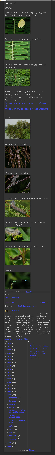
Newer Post (10, 302)
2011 (9, 385)
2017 (9, 366)
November (13, 401)
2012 (9, 382)
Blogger (32, 450)
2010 (9, 388)
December (13, 398)
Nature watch (10, 3)
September (14, 404)
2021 (9, 353)
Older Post (45, 302)
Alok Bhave (14, 311)
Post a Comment (12, 298)
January (13, 439)
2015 (9, 372)
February (13, 436)
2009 (9, 392)
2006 (9, 446)
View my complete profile (16, 339)
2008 (9, 395)
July (11, 426)
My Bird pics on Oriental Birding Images (37, 353)
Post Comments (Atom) (27, 306)
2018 (9, 363)
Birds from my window (39, 346)
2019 (9, 360)
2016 (9, 369)
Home (27, 302)
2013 (9, 379)
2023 (9, 347)
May (11, 432)
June (11, 429)
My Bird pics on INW (39, 349)
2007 (9, 443)
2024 (9, 343)
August (12, 407)
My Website (35, 358)
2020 (9, 356)
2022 (9, 350)
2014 (9, 376)
